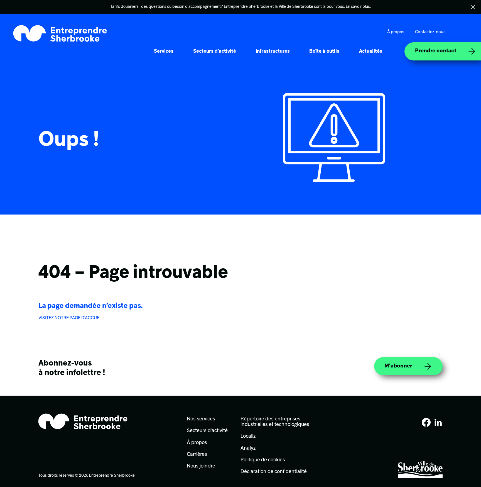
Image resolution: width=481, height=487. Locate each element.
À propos (395, 32)
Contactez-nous (430, 32)
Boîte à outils (324, 51)
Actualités (370, 51)
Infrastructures (273, 51)
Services (163, 51)
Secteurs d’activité (214, 51)
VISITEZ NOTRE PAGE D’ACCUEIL (70, 318)
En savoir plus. (358, 7)
